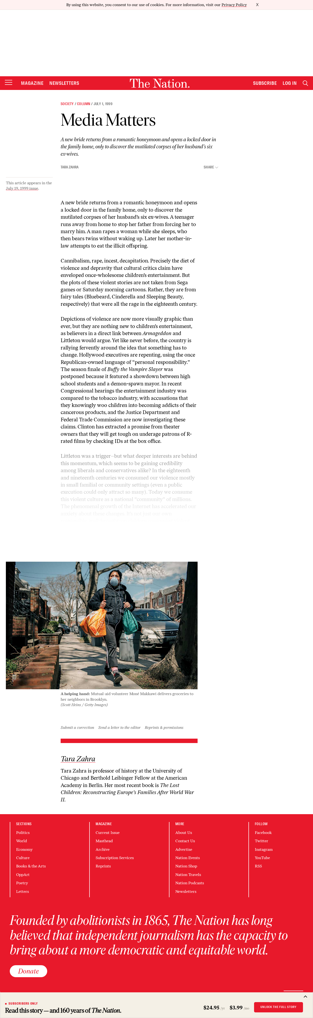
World (21, 841)
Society (67, 103)
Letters (22, 891)
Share (209, 167)
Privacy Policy (234, 4)
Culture (23, 857)
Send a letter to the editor (119, 727)
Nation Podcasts (189, 883)
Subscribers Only (23, 1004)
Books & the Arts (31, 866)
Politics (23, 832)
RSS (258, 866)
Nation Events (187, 857)
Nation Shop (186, 866)
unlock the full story (278, 1007)
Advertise (183, 849)
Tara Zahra (69, 167)
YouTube (262, 857)
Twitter (261, 841)
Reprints (103, 866)
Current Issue (108, 832)
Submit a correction (77, 727)
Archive (103, 849)
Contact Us (185, 841)
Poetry (22, 883)
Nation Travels (188, 874)
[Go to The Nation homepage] (160, 83)
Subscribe (265, 83)
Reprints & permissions (164, 727)
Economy (24, 849)
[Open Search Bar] (305, 83)
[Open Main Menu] (8, 82)
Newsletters (64, 83)
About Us (183, 832)
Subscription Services (115, 857)
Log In (290, 83)
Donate (28, 971)
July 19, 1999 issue (22, 188)
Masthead (104, 841)
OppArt (23, 874)
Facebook (263, 832)
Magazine (32, 83)
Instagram (264, 849)
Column (83, 103)
